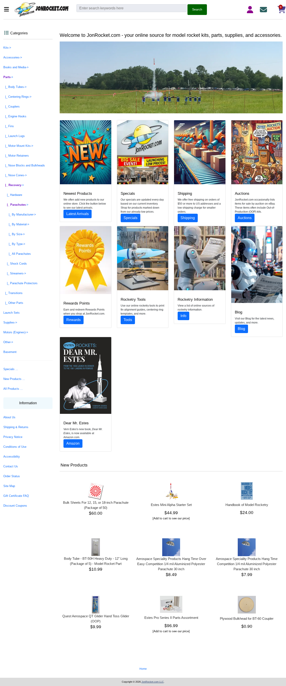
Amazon (73, 443)
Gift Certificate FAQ (16, 495)
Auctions (245, 218)
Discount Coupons (15, 505)
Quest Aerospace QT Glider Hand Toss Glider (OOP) (95, 618)
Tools (128, 320)
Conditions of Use (14, 446)
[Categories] (7, 10)
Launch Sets (11, 312)
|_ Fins (8, 126)
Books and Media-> (16, 67)
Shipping (188, 218)
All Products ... (13, 388)
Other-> (8, 342)
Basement (10, 352)
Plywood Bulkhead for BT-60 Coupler (246, 618)
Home (143, 668)
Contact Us (10, 466)
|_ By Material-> (16, 224)
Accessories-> (12, 57)
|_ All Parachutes (17, 253)
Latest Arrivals (77, 214)
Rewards (73, 320)
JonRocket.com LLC (152, 681)
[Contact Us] (264, 10)
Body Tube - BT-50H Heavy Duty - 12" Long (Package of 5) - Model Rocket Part (96, 561)
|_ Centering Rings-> (17, 96)
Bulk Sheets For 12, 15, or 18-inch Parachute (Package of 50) (95, 505)
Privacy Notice (12, 437)
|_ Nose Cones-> (15, 175)
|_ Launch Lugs (14, 136)
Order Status (11, 476)
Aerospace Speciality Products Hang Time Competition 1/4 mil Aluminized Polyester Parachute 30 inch (247, 564)
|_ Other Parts (13, 303)
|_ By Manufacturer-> (19, 214)
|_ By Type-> (14, 244)
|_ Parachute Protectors (20, 283)
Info (183, 316)
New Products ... (14, 379)
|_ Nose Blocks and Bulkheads (24, 165)
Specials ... (10, 369)
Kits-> (7, 47)
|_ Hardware (12, 195)
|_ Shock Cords (15, 263)
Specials (130, 218)
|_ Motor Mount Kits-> (18, 145)
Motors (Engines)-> (15, 332)
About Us (9, 417)
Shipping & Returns (15, 427)
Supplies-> (10, 322)
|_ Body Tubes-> (15, 87)
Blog (241, 329)
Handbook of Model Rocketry (246, 505)
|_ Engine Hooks (14, 116)
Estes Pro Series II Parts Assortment (171, 618)
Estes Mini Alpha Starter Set (171, 505)
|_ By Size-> (14, 234)
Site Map (9, 486)
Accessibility (11, 456)
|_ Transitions (13, 293)
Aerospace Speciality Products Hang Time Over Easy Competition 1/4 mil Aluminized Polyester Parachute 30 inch (171, 564)
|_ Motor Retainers (16, 155)
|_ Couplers (11, 106)
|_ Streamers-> (14, 273)
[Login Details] (251, 10)
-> (8, 77)
